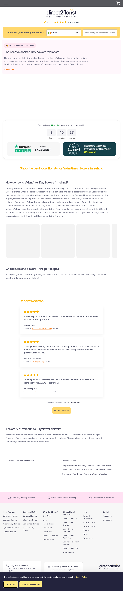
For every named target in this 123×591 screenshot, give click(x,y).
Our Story (47, 516)
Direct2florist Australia (68, 536)
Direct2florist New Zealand (71, 542)
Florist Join (47, 531)
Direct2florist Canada (68, 530)
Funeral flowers (9, 531)
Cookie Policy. (81, 577)
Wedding (103, 474)
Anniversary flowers (11, 523)
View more (9, 69)
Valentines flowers (31, 523)
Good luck (106, 465)
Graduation (67, 470)
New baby (78, 470)
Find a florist (48, 523)
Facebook (107, 516)
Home (11, 460)
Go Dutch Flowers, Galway (42, 392)
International (68, 552)
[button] (6, 3)
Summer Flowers (30, 516)
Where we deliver (50, 535)
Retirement (100, 470)
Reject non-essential (31, 584)
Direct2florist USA (71, 548)
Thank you (77, 474)
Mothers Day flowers (28, 528)
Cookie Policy (89, 526)
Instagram (107, 519)
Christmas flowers (31, 519)
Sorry (109, 470)
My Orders (47, 527)
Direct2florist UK (70, 518)
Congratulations (69, 465)
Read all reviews (61, 410)
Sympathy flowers (11, 527)
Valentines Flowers (25, 460)
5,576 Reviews (73, 22)
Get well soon (94, 465)
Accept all (10, 584)
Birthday (82, 465)
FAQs (85, 534)
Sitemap (86, 530)
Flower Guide (48, 539)
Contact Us (88, 538)
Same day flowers (10, 516)
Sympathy (66, 474)
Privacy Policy (89, 522)
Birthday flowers (10, 519)
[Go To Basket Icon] (118, 3)
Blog (45, 519)
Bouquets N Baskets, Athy (42, 328)
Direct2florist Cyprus (68, 523)
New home (89, 470)
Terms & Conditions (88, 517)
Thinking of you (90, 474)
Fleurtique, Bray (38, 362)
